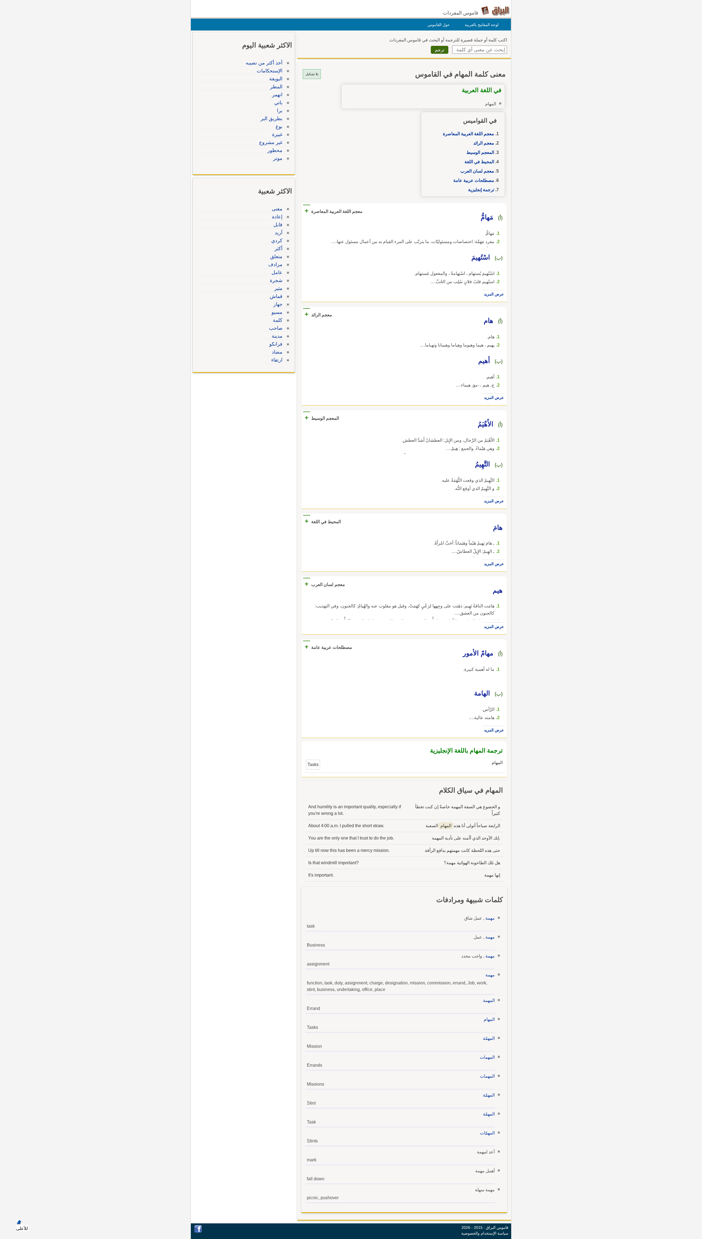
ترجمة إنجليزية (481, 189)
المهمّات (487, 1133)
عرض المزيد (494, 294)
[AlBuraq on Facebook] (198, 1231)
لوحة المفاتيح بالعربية (482, 24)
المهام (489, 1019)
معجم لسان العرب (477, 171)
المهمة (489, 1000)
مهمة (490, 918)
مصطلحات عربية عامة (473, 180)
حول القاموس (439, 24)
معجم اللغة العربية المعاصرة (468, 133)
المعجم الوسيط (480, 152)
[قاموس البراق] (495, 10)
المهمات (487, 1057)
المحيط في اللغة (479, 161)
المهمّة (489, 1038)
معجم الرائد (483, 143)
